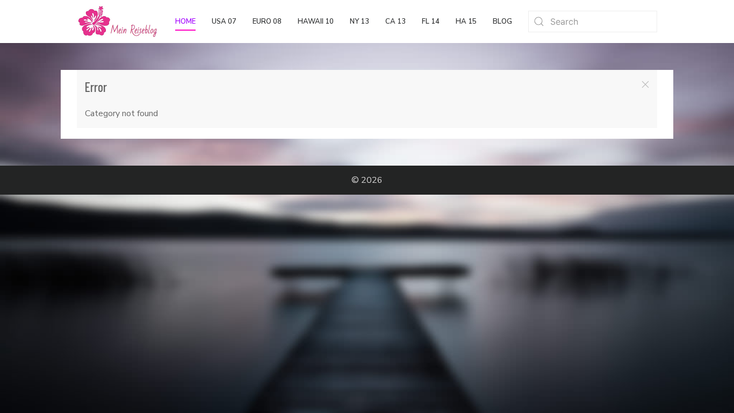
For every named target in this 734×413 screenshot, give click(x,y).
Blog (502, 21)
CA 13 (395, 21)
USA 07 (224, 21)
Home (185, 21)
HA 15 (466, 21)
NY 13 (359, 21)
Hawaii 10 (316, 21)
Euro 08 (267, 21)
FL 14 (431, 21)
